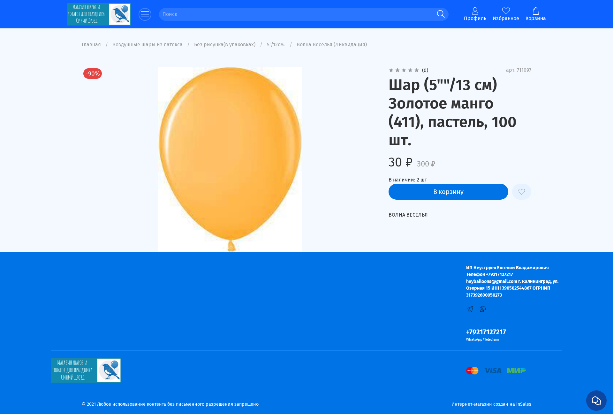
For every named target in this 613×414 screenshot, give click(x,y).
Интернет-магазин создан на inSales (491, 404)
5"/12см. (276, 44)
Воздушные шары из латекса (147, 44)
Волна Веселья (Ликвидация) (332, 44)
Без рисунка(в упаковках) (224, 44)
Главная (91, 44)
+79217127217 (486, 332)
